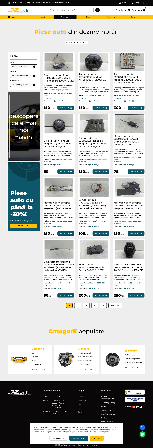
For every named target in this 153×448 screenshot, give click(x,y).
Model (13, 72)
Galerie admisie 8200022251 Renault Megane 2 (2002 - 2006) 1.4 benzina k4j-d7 (93, 142)
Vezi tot (35, 369)
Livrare (103, 406)
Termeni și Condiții (108, 403)
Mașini (42, 17)
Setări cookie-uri (107, 410)
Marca (13, 62)
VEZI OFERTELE (22, 226)
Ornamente (36, 364)
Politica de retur (107, 418)
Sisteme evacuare (85, 357)
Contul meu (121, 10)
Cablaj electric (131, 355)
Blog (88, 17)
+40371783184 (17, 3)
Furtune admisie (85, 353)
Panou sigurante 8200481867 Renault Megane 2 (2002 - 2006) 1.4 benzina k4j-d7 (128, 78)
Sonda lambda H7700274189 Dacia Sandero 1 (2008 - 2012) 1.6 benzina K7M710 (92, 204)
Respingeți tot (78, 438)
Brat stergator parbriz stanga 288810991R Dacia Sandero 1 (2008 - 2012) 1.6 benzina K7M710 (59, 266)
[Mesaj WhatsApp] (142, 434)
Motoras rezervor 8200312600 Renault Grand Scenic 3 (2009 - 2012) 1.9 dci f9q (127, 140)
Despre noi (110, 17)
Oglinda (35, 357)
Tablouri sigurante (132, 359)
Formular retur (107, 422)
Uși (33, 353)
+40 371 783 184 (58, 397)
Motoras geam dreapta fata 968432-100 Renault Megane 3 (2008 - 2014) (128, 205)
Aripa (34, 361)
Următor (115, 305)
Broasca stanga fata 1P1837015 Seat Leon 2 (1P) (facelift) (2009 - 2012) (59, 78)
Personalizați (58, 438)
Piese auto (65, 17)
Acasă (69, 42)
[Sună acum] (142, 427)
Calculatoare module (133, 363)
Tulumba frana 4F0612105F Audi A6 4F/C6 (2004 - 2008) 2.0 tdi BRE (92, 78)
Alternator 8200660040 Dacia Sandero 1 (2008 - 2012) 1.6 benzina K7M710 (128, 267)
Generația (14, 81)
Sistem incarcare (85, 361)
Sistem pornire (84, 364)
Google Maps (140, 3)
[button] (13, 17)
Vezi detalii (64, 108)
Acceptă (97, 438)
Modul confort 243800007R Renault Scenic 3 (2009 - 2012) (91, 267)
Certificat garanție (108, 414)
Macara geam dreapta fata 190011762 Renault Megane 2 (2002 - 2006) (58, 205)
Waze (124, 3)
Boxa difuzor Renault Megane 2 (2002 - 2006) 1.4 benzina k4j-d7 (58, 143)
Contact (134, 17)
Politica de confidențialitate (107, 398)
